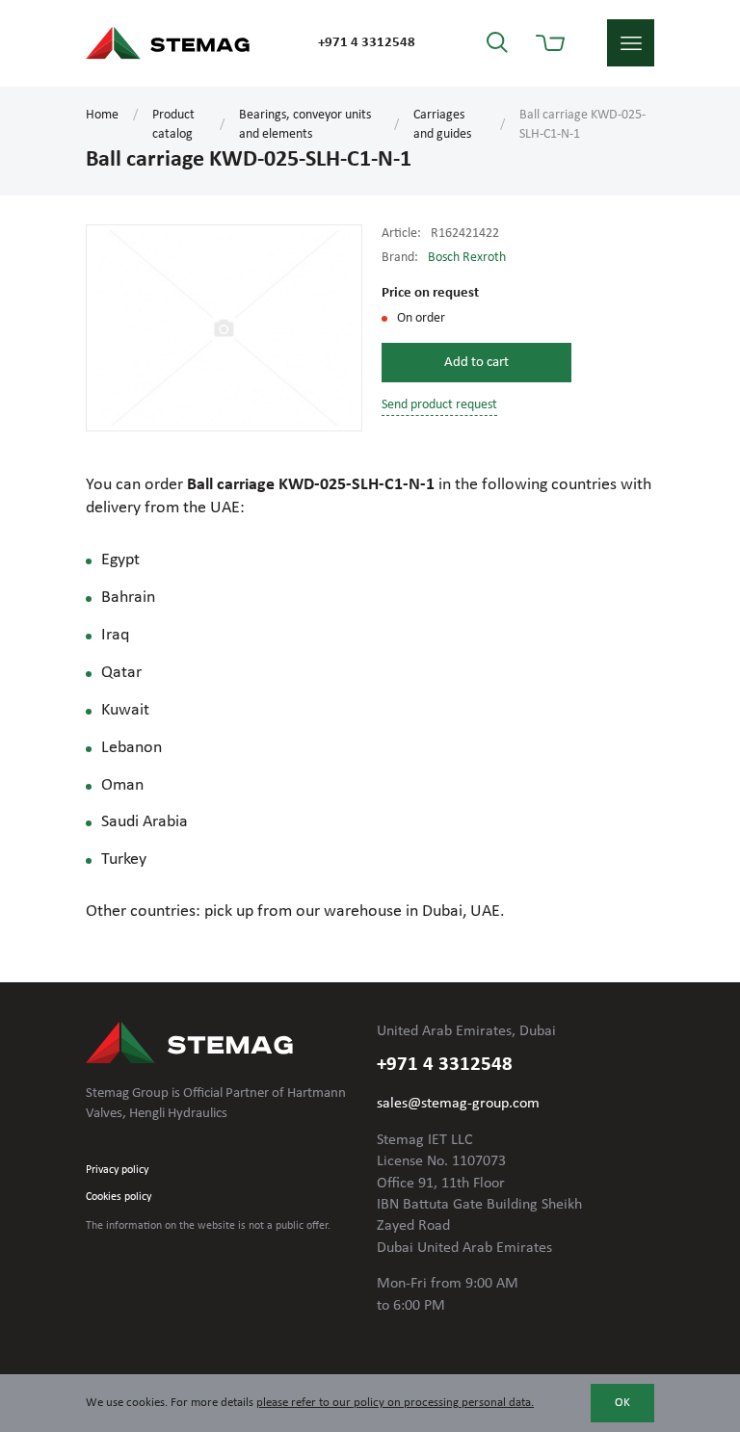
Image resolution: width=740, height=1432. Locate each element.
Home (102, 115)
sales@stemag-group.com (458, 1103)
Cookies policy (118, 1197)
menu (630, 42)
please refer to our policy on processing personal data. (395, 1402)
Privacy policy (117, 1170)
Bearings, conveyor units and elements (305, 125)
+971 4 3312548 (366, 43)
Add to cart (476, 362)
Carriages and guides (442, 125)
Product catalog (173, 125)
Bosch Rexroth (467, 257)
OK (622, 1402)
